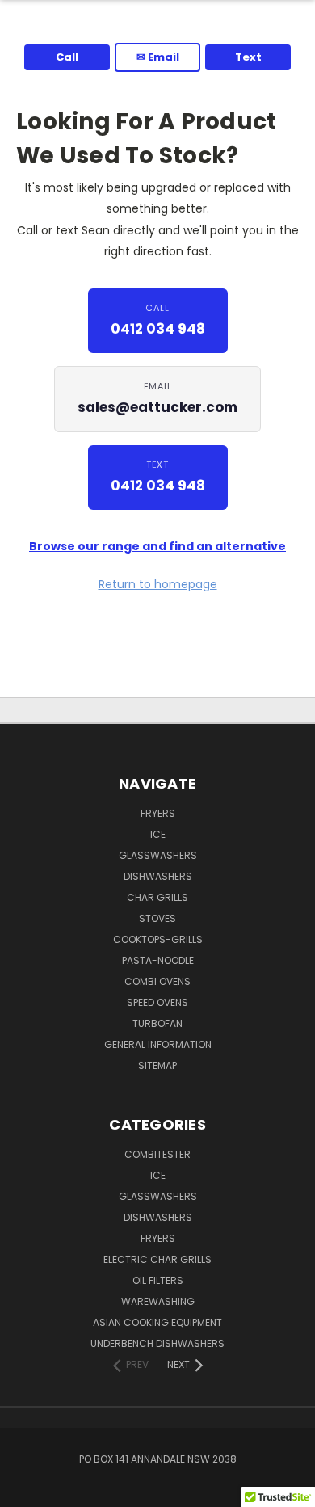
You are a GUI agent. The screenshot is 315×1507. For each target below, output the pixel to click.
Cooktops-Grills (158, 939)
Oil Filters (157, 1280)
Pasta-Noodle (158, 960)
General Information (158, 1044)
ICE (158, 834)
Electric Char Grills (157, 1259)
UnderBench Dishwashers (157, 1343)
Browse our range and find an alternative (157, 546)
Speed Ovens (157, 1002)
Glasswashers (158, 855)
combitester (157, 1154)
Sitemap (157, 1065)
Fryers (158, 813)
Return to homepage (158, 584)
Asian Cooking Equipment (157, 1322)
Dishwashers (158, 876)
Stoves (157, 918)
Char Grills (157, 897)
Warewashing (158, 1301)
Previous (25, 1491)
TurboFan (157, 1023)
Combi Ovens (157, 981)
